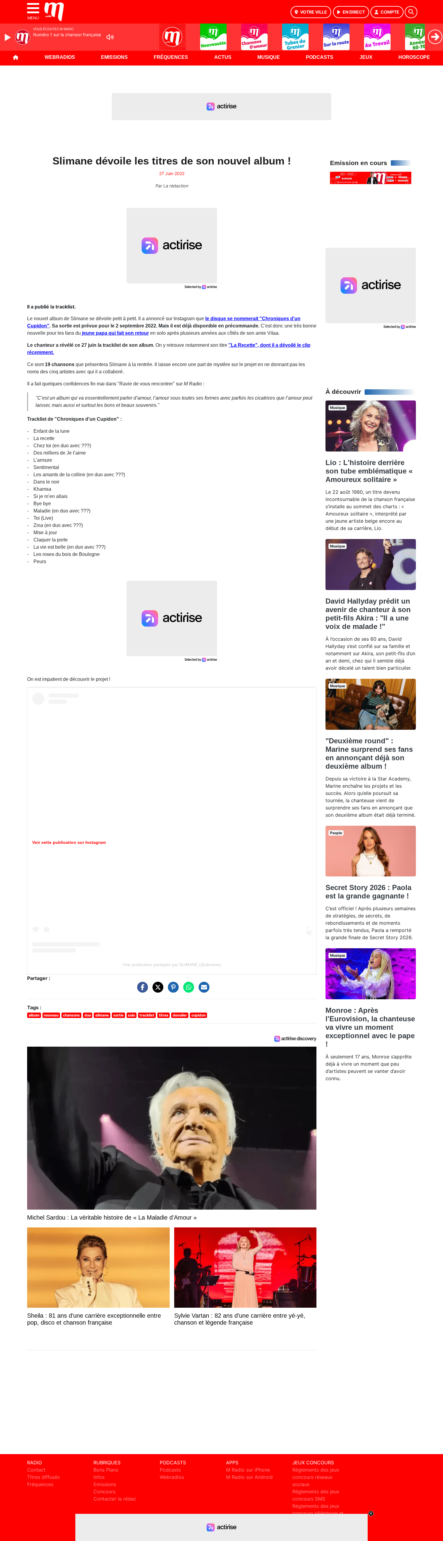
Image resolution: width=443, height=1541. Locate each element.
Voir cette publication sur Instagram (69, 842)
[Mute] (110, 37)
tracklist (147, 1015)
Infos (99, 1477)
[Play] (8, 37)
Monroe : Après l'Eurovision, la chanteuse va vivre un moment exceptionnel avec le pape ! (370, 1027)
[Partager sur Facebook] (141, 990)
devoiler (180, 1015)
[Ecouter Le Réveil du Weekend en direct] (370, 177)
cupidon (198, 1015)
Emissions (114, 57)
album (34, 1015)
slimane (102, 1015)
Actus (222, 57)
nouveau (51, 1015)
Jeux (366, 57)
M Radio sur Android (249, 1477)
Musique (268, 57)
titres (163, 1015)
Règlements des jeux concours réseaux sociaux (315, 1477)
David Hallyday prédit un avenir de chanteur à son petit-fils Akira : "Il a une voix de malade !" (368, 613)
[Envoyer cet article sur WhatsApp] (187, 990)
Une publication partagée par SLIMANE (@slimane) (172, 964)
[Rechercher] (411, 12)
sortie (118, 1015)
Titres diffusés (43, 1477)
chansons (71, 1015)
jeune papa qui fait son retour (115, 333)
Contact (36, 1470)
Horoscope (414, 57)
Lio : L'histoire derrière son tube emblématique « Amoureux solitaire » (369, 470)
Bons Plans (105, 1470)
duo (87, 1015)
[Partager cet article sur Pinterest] (172, 990)
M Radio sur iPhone (248, 1470)
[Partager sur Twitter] (156, 990)
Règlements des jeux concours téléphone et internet (318, 1513)
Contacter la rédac (114, 1499)
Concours (104, 1491)
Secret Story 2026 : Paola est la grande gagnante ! (368, 891)
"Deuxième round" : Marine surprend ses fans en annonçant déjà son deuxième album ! (369, 753)
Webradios (60, 57)
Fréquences (171, 57)
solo (131, 1015)
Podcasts (319, 57)
